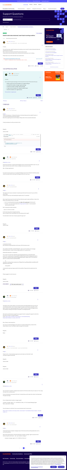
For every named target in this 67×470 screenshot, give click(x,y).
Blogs (44, 8)
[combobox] (31, 20)
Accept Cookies (61, 466)
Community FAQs (28, 453)
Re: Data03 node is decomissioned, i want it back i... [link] (26, 26)
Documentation (19, 458)
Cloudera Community (8, 8)
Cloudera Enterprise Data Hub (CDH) (11, 38)
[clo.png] (23, 59)
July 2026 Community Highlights (50, 49)
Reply (40, 63)
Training (30, 4)
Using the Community (36, 8)
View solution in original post (10, 91)
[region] (48, 462)
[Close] (64, 456)
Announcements (21, 8)
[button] (42, 45)
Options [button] (5, 29)
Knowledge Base (28, 458)
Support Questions (13, 26)
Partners (35, 4)
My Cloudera (6, 458)
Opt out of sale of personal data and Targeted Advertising (37, 467)
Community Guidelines (17, 453)
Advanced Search (6, 22)
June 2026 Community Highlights (50, 52)
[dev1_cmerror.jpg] (22, 140)
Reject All (53, 466)
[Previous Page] (19, 448)
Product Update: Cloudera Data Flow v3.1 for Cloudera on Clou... (52, 64)
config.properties (22, 203)
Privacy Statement (58, 464)
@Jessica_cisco (7, 162)
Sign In (62, 8)
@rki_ (5, 113)
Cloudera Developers (52, 8)
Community (25, 4)
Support (39, 4)
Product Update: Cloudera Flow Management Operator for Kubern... (53, 60)
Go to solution (39, 33)
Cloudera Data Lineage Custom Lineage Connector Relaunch (54, 56)
